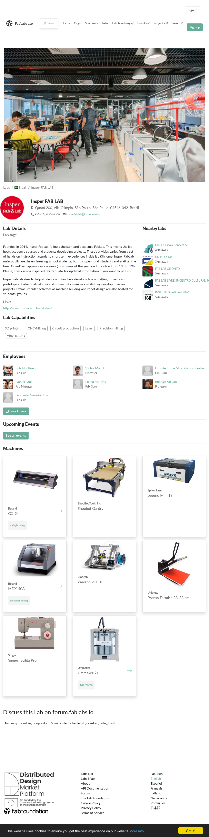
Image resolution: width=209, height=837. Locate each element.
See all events (16, 435)
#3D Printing (86, 685)
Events (142, 23)
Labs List (87, 773)
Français (156, 788)
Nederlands (159, 798)
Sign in (192, 10)
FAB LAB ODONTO (167, 268)
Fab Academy (121, 23)
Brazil (22, 187)
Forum (176, 23)
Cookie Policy (90, 803)
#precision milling (19, 601)
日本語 (155, 808)
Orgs (77, 23)
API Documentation (95, 788)
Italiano (156, 793)
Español (156, 783)
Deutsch (157, 773)
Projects (159, 23)
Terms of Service (92, 813)
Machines (91, 23)
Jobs (105, 23)
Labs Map (88, 778)
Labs (66, 23)
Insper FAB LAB (42, 187)
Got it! (190, 830)
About (85, 783)
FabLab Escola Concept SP (171, 245)
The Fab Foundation (95, 798)
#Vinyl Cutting (17, 525)
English (156, 778)
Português (158, 803)
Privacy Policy (91, 808)
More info (136, 830)
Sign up (194, 27)
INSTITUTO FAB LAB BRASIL (173, 292)
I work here (17, 411)
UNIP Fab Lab (163, 257)
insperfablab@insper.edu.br (83, 214)
